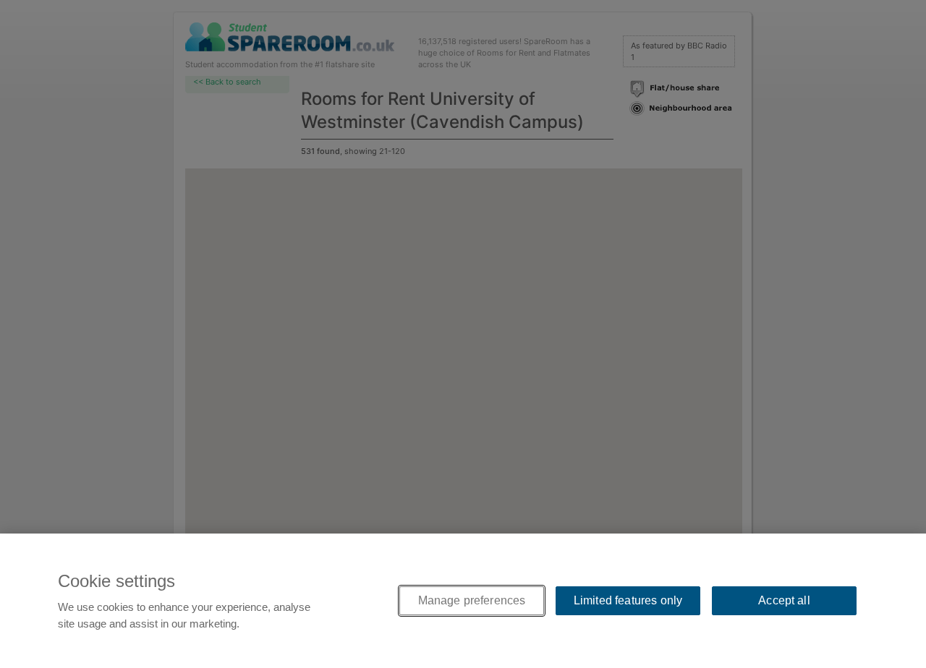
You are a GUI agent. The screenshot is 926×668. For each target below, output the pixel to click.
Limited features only (628, 600)
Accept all (784, 600)
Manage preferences (472, 600)
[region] (463, 601)
